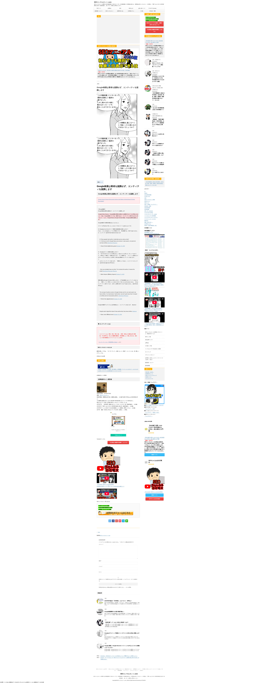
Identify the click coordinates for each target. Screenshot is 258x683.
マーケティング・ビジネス (150, 219)
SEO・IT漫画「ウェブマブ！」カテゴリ (154, 405)
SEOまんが (131, 8)
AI (144, 191)
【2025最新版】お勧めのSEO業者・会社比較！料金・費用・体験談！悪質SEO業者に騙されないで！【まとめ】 (158, 96)
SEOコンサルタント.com (102, 2)
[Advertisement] (118, 31)
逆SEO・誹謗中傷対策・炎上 (150, 225)
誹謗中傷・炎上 (120, 11)
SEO (120, 8)
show (101, 182)
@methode (110, 243)
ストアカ (114, 413)
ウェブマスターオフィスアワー (151, 217)
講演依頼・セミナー (99, 11)
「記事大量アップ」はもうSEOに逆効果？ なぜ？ (116, 622)
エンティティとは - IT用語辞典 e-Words (108, 342)
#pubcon (115, 243)
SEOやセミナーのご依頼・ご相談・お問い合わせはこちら (154, 23)
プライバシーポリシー (150, 354)
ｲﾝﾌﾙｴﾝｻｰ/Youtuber (152, 8)
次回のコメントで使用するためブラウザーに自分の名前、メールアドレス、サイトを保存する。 (118, 580)
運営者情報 (147, 365)
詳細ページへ (155, 454)
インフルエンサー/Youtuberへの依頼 (153, 348)
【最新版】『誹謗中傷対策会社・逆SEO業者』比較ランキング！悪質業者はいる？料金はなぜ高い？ (158, 123)
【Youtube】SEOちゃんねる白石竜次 (105, 484)
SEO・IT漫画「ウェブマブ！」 (151, 204)
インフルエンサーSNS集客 (150, 215)
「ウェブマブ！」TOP (149, 409)
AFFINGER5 (143, 680)
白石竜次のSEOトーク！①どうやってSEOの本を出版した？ (110, 486)
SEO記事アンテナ (149, 339)
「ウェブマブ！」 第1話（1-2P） (151, 412)
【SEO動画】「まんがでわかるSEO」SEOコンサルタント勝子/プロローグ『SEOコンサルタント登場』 (153, 310)
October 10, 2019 (121, 246)
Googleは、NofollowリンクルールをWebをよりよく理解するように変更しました (118, 656)
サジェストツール (149, 378)
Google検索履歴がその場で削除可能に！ (114, 611)
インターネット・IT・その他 (150, 214)
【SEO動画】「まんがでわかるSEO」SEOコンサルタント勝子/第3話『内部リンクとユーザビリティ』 (154, 285)
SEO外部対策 (147, 207)
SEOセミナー (147, 201)
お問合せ (109, 8)
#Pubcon (115, 271)
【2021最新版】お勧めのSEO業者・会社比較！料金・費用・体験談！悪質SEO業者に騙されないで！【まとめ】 (154, 183)
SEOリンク (146, 202)
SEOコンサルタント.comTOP (101, 669)
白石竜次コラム (131, 11)
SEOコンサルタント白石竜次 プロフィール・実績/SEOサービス (120, 669)
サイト (100, 572)
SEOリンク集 (148, 336)
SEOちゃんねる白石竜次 (154, 499)
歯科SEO (146, 220)
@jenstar (110, 271)
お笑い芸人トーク (141, 8)
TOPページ (99, 8)
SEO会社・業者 (152, 11)
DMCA (145, 193)
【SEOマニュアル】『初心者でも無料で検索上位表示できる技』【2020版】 (114, 70)
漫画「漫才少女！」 (148, 222)
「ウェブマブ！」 (148, 416)
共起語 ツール (148, 376)
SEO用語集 (146, 209)
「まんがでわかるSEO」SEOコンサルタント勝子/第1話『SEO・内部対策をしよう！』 (154, 325)
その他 (141, 11)
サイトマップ (148, 351)
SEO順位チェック (149, 373)
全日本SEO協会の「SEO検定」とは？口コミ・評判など (117, 600)
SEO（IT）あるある (148, 210)
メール (100, 566)
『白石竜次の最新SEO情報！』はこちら (118, 442)
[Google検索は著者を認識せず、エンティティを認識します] (123, 521)
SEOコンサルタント (109, 11)
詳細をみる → (118, 435)
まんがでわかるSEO (148, 212)
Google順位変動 (147, 194)
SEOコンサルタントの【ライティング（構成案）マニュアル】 (157, 64)
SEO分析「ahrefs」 (149, 372)
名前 (100, 560)
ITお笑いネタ (147, 196)
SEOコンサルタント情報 (149, 199)
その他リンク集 (148, 345)
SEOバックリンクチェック (151, 375)
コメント (101, 544)
